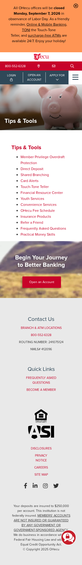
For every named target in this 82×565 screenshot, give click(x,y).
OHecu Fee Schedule (38, 210)
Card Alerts (29, 180)
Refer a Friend (32, 222)
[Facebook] (25, 486)
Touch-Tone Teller (35, 186)
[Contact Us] (53, 66)
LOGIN (11, 75)
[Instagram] (45, 486)
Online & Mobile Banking (46, 24)
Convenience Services (38, 204)
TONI (26, 30)
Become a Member (41, 389)
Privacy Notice (41, 458)
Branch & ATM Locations (41, 327)
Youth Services (32, 198)
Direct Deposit (32, 168)
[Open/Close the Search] (72, 66)
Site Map (41, 474)
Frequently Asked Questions (43, 228)
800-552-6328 (15, 66)
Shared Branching (35, 174)
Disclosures (41, 448)
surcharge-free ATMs (44, 35)
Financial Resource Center (42, 192)
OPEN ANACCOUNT (34, 77)
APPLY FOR (57, 75)
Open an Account (41, 282)
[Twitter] (56, 486)
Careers (41, 467)
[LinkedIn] (35, 486)
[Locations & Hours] (38, 66)
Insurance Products (36, 216)
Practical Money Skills (38, 234)
